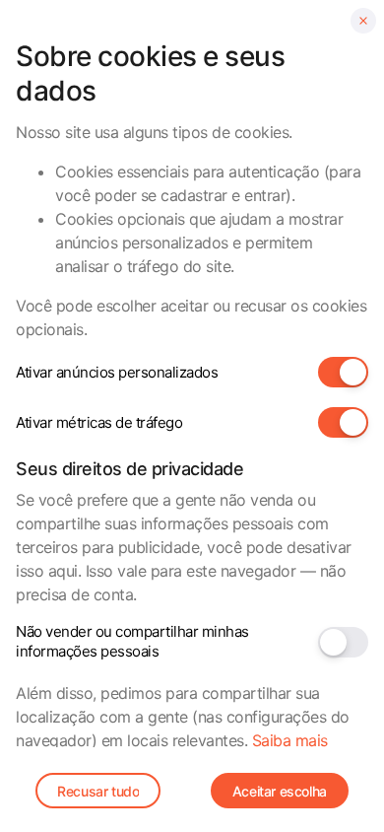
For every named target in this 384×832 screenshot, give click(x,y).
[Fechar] (363, 21)
